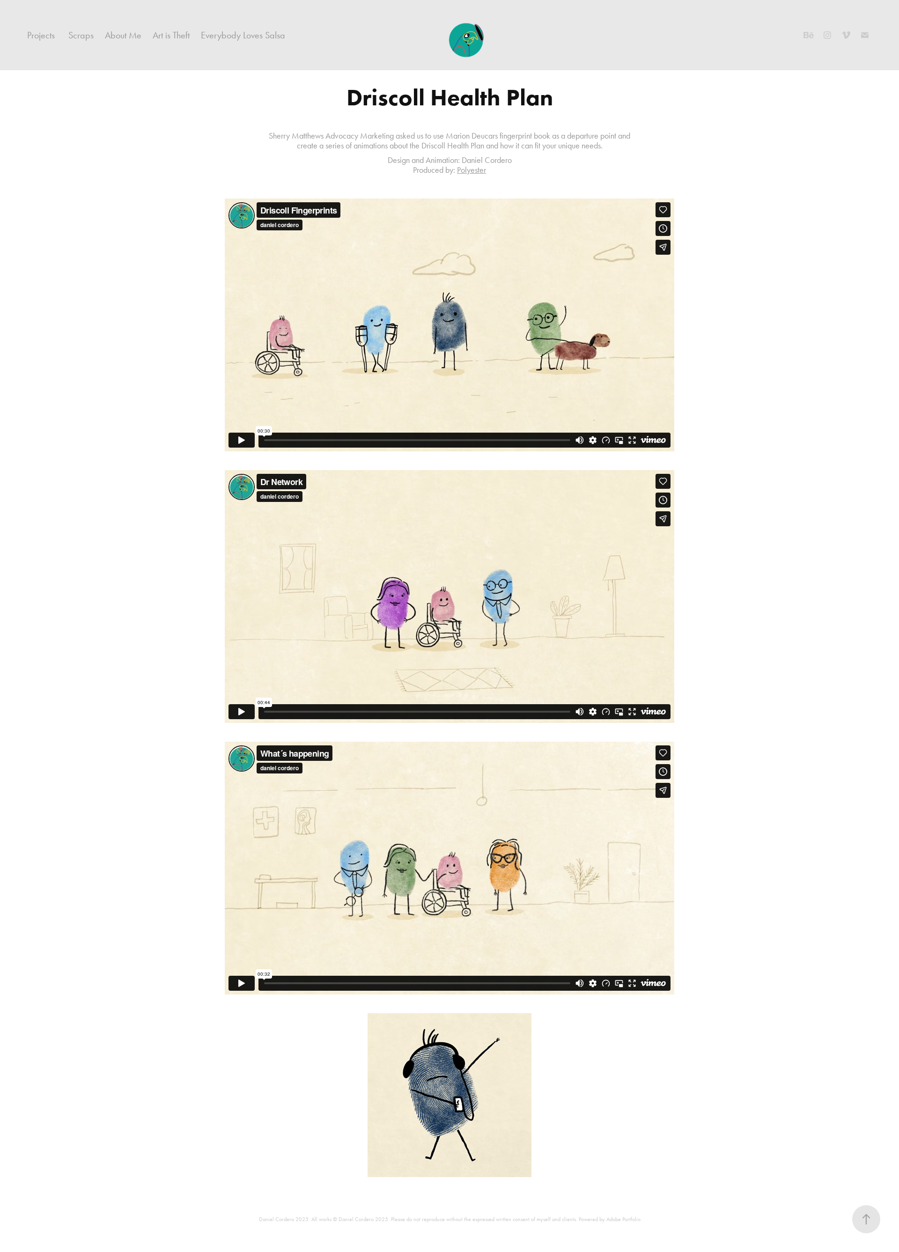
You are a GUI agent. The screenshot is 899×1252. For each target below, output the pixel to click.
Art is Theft (171, 35)
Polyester (471, 170)
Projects (41, 35)
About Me (123, 35)
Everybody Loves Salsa (243, 35)
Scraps (81, 35)
